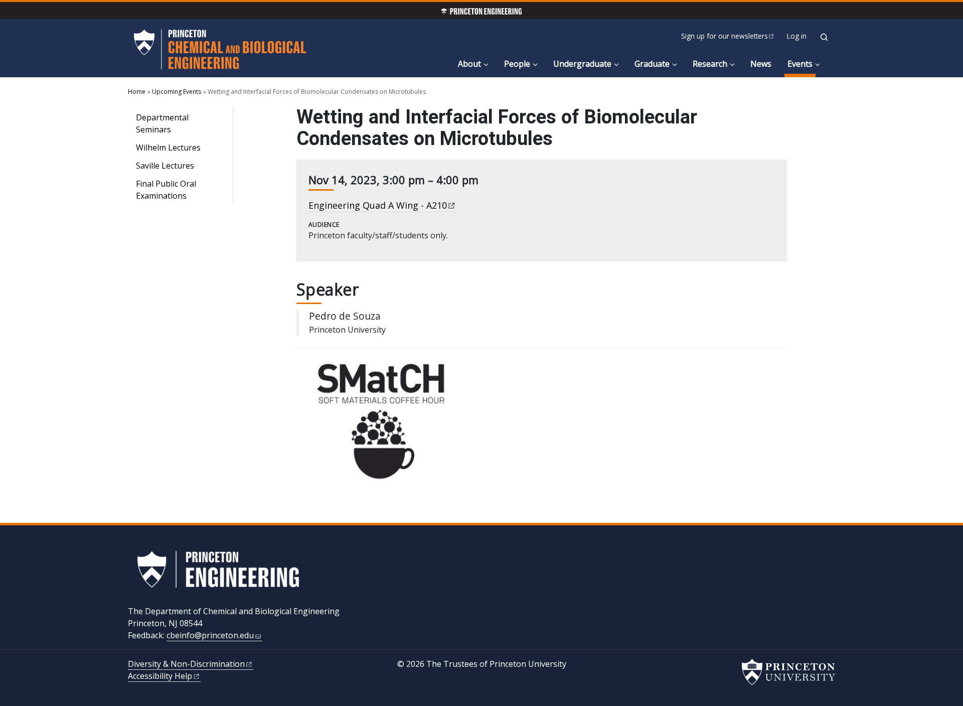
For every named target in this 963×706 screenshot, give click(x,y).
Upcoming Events (176, 91)
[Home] (220, 49)
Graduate (652, 63)
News (760, 63)
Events (801, 63)
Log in (797, 36)
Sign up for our (724, 36)
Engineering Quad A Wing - (377, 205)
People (517, 63)
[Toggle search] (824, 37)
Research (710, 63)
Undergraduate (582, 63)
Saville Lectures (165, 165)
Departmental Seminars (162, 123)
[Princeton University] (788, 672)
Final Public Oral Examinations (166, 189)
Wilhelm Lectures (168, 147)
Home (136, 91)
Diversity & (186, 663)
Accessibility (160, 675)
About (469, 63)
